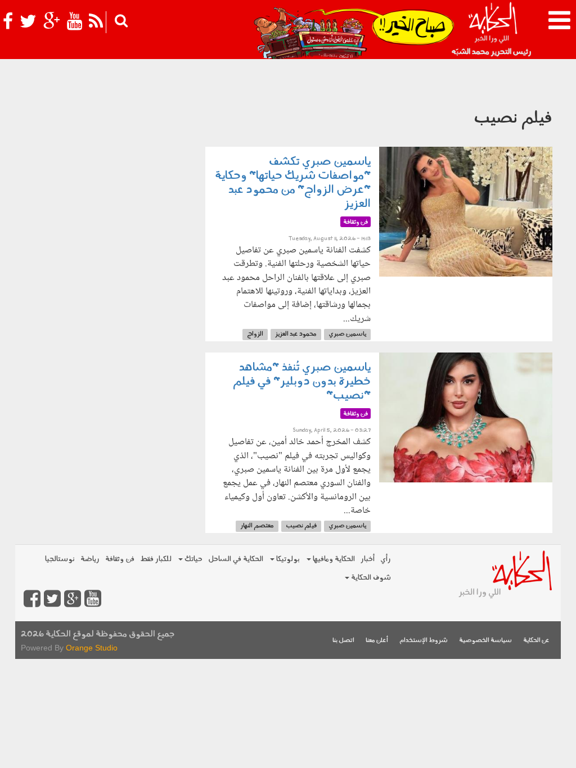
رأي (385, 559)
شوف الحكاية (370, 577)
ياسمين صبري (347, 334)
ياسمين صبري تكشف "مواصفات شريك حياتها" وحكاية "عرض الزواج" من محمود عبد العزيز (293, 183)
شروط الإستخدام (423, 640)
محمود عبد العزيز (296, 334)
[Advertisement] (106, 155)
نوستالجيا (60, 559)
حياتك (192, 559)
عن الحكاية (536, 640)
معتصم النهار (257, 526)
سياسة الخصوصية (485, 640)
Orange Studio (92, 647)
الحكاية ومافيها (333, 559)
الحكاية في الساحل (235, 559)
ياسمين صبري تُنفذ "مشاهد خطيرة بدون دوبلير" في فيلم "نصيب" (302, 381)
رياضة (90, 559)
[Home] (492, 28)
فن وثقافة (119, 559)
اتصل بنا (343, 640)
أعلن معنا (377, 640)
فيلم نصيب (301, 526)
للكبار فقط (156, 559)
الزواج (255, 334)
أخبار (368, 559)
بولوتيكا (287, 559)
